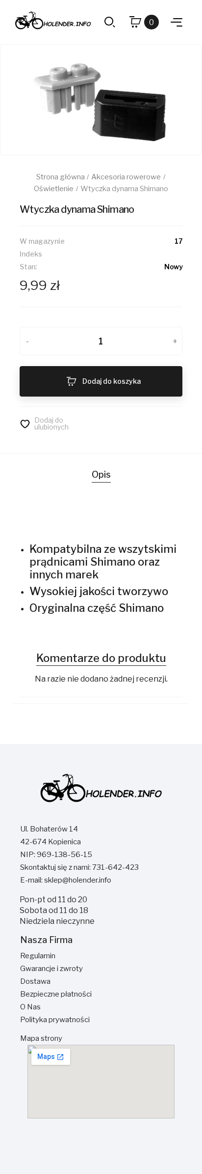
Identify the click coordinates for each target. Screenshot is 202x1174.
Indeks (31, 254)
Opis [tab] (101, 474)
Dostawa (35, 981)
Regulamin (37, 955)
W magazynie (42, 241)
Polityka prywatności (55, 1019)
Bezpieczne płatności (56, 994)
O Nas (30, 1006)
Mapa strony (41, 1038)
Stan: (28, 266)
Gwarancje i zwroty (51, 968)
